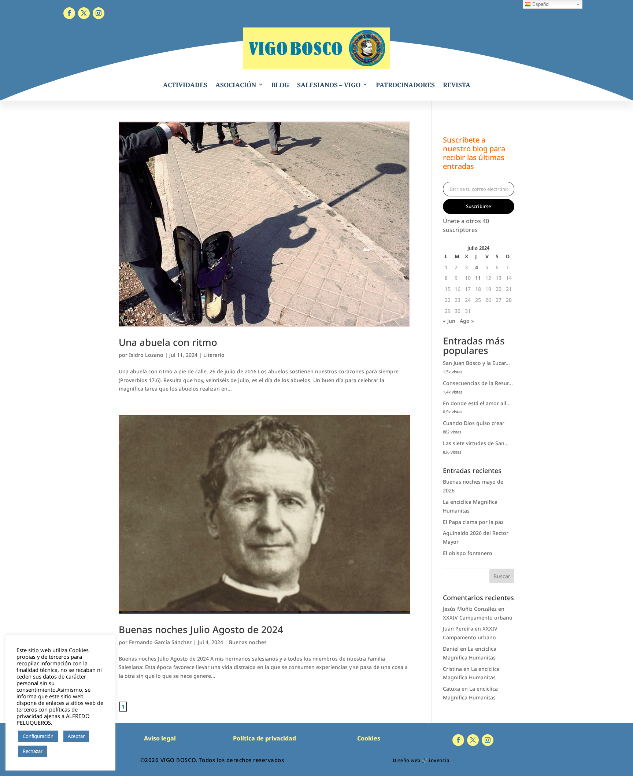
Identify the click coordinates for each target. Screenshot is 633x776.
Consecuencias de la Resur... (478, 383)
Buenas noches (248, 642)
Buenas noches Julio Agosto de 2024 (201, 629)
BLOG (280, 85)
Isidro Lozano (146, 354)
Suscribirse (478, 206)
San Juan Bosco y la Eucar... (476, 362)
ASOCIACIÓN (235, 85)
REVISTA (456, 85)
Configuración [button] (38, 736)
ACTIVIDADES (185, 85)
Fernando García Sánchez (160, 642)
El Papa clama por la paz (473, 521)
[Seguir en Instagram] (98, 13)
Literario (214, 354)
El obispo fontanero (467, 553)
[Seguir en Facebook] (69, 13)
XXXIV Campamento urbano (477, 617)
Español (540, 4)
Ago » (467, 320)
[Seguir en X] (84, 13)
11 (478, 277)
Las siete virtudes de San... (476, 443)
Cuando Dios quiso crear (473, 423)
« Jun (449, 320)
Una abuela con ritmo (168, 342)
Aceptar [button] (76, 736)
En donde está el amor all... (477, 403)
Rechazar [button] (32, 751)
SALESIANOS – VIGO (328, 85)
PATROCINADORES (405, 85)
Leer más (60, 751)
